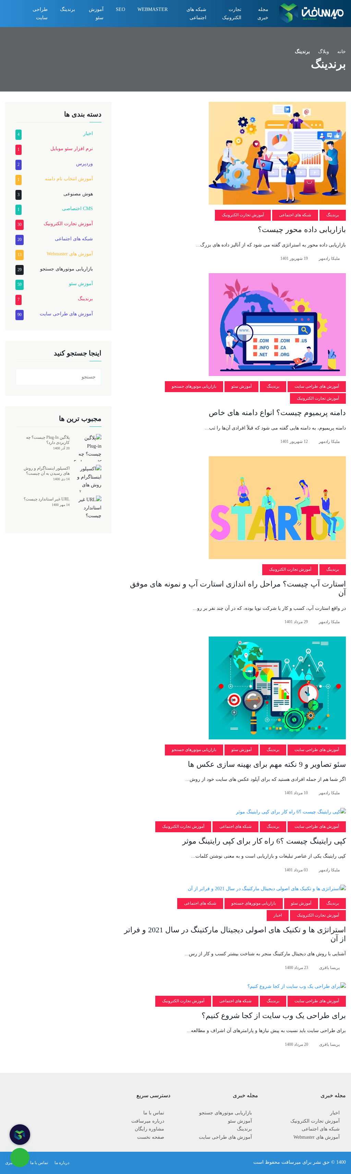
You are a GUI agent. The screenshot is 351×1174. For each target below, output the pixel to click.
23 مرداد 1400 (296, 967)
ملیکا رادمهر (329, 258)
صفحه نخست (150, 1137)
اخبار (278, 915)
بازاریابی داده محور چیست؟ (302, 229)
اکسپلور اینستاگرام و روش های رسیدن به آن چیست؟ (47, 471)
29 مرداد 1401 (296, 621)
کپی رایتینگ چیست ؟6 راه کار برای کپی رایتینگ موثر (264, 841)
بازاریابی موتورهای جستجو (194, 386)
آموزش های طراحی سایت (316, 386)
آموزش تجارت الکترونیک (243, 215)
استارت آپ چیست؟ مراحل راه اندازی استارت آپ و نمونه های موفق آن (238, 588)
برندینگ (67, 9)
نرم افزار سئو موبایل (71, 148)
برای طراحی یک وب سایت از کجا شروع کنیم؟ (274, 1015)
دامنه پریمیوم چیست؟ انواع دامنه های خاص (277, 412)
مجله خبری (262, 13)
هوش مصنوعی (78, 193)
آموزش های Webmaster (70, 253)
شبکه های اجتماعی (196, 13)
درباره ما (62, 1162)
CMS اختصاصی (77, 208)
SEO (120, 9)
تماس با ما (153, 1112)
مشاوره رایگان (149, 1128)
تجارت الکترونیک (231, 13)
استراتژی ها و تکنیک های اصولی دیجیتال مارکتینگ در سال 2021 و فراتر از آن (235, 934)
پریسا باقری (329, 967)
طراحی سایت (40, 13)
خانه (341, 51)
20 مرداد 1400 (296, 1044)
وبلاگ (323, 51)
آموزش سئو (96, 13)
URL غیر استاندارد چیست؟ (47, 499)
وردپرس (84, 163)
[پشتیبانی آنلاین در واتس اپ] (19, 1157)
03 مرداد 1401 (296, 870)
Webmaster (152, 9)
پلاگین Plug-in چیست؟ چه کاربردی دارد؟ (48, 440)
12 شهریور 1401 (294, 441)
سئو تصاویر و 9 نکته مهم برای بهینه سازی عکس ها (267, 764)
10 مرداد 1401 (296, 792)
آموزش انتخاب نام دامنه (69, 178)
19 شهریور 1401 (294, 258)
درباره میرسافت (147, 1121)
